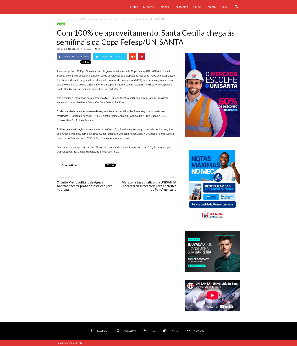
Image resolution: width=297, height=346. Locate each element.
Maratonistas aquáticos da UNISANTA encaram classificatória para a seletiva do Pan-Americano (149, 186)
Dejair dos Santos (70, 48)
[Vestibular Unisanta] (212, 135)
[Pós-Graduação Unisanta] (212, 271)
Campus (163, 7)
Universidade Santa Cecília (69, 343)
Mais (224, 7)
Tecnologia (181, 7)
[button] (236, 7)
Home (134, 7)
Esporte (61, 24)
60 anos (148, 7)
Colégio (211, 7)
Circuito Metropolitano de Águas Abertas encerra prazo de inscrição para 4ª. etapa (84, 186)
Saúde (197, 7)
